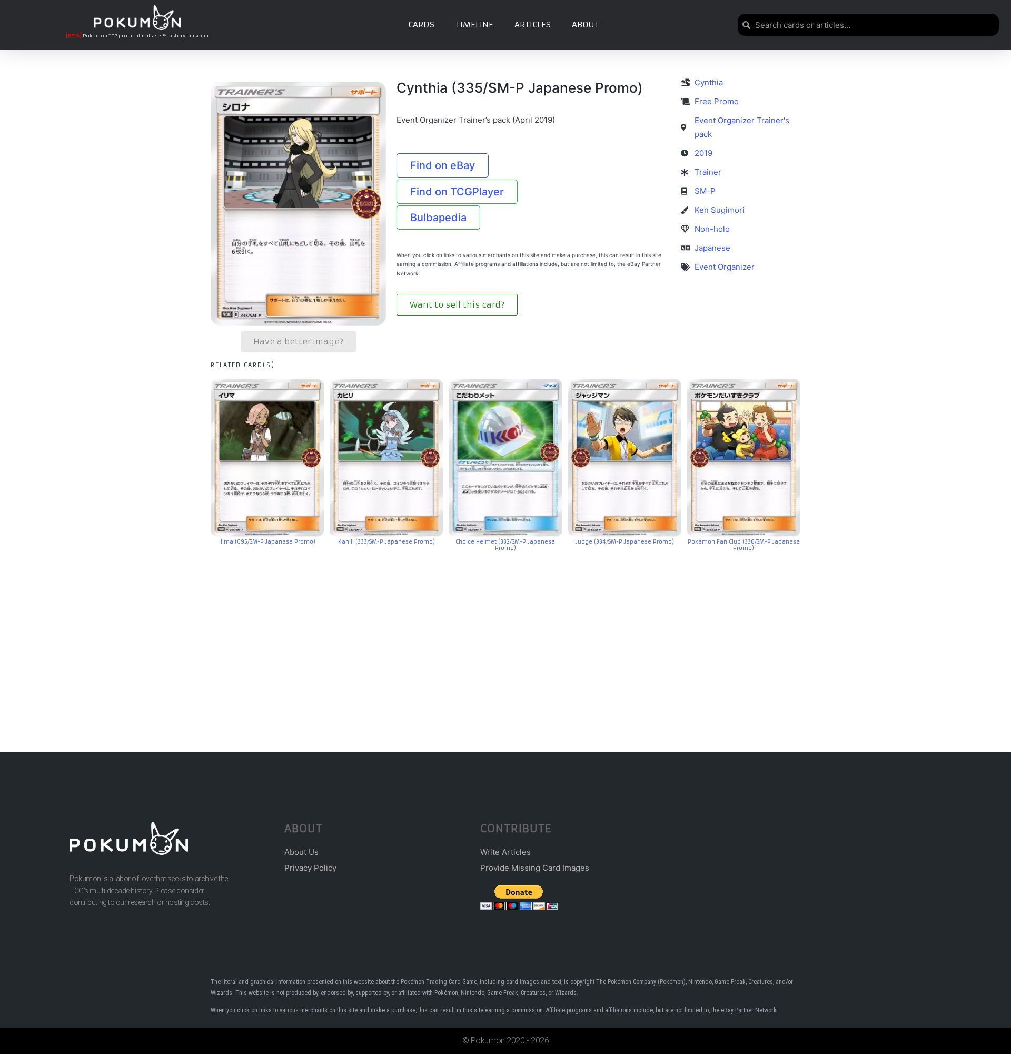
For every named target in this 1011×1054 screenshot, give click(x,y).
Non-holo (712, 229)
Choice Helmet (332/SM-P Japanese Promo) (505, 545)
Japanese (712, 248)
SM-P (705, 191)
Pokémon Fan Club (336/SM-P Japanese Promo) (744, 545)
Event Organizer (725, 267)
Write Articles (505, 852)
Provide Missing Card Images (534, 868)
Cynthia (709, 82)
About (585, 24)
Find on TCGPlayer (457, 191)
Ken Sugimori (720, 210)
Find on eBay (442, 165)
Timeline (474, 24)
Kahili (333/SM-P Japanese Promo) (386, 541)
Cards (421, 24)
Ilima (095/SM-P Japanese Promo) (267, 541)
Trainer (708, 172)
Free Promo (717, 101)
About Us (301, 852)
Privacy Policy (310, 868)
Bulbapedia (438, 217)
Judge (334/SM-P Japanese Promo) (625, 541)
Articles (532, 24)
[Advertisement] (505, 636)
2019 (703, 153)
